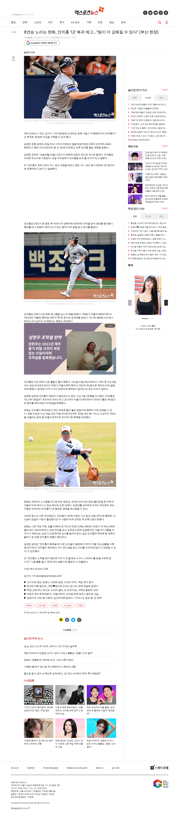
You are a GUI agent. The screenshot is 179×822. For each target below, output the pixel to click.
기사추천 (70, 630)
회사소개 (14, 768)
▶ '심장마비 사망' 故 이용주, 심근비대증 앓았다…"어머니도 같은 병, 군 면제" (63, 597)
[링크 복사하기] (79, 619)
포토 (100, 22)
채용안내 (99, 768)
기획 (88, 22)
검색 (159, 22)
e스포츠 (75, 22)
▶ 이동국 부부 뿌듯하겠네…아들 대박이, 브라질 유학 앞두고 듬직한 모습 (61, 594)
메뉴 (166, 22)
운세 (123, 22)
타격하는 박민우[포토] (139, 140)
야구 (50, 22)
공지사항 (115, 768)
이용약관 (30, 768)
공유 (13, 60)
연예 (24, 22)
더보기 (165, 89)
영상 (111, 22)
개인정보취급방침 (50, 768)
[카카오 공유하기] (60, 619)
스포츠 (37, 22)
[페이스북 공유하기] (66, 619)
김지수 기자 (29, 52)
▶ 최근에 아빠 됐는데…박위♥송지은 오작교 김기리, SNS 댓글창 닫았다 (61, 586)
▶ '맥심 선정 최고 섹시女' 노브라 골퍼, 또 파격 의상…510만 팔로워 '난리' (61, 590)
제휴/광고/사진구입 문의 (76, 768)
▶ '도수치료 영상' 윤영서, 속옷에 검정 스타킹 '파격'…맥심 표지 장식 (58, 582)
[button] (166, 303)
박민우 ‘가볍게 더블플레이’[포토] (143, 108)
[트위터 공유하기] (73, 619)
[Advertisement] (147, 377)
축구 (61, 22)
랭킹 (13, 22)
